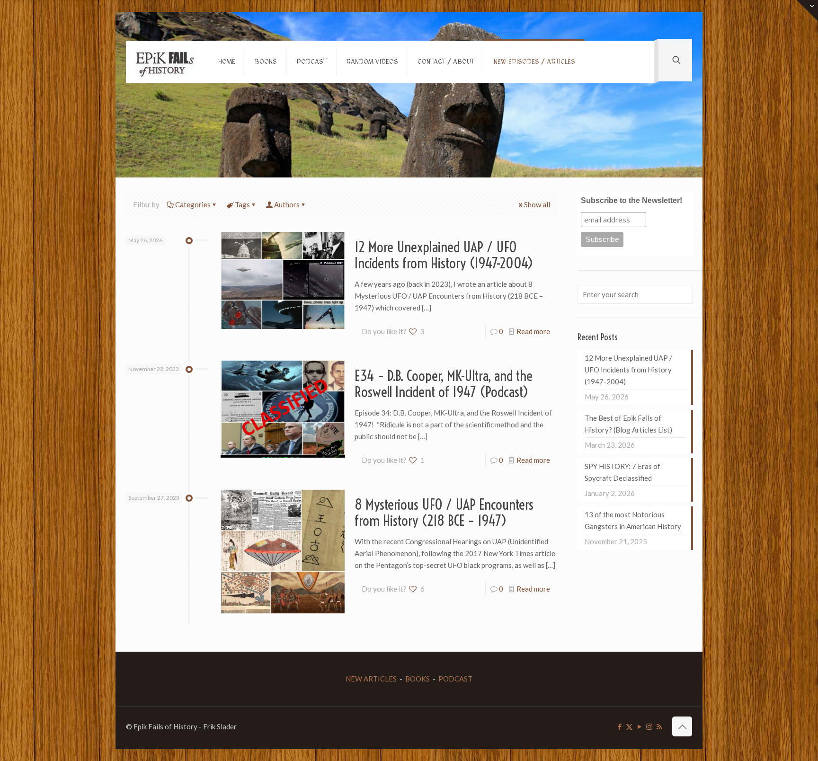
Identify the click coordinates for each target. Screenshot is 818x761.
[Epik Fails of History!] (165, 62)
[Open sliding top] (807, 10)
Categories (193, 204)
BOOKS (417, 678)
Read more (533, 331)
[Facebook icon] (619, 726)
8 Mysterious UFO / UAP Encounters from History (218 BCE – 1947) (444, 513)
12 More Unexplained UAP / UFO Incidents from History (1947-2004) (444, 255)
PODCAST (455, 678)
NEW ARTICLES (371, 678)
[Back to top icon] (682, 726)
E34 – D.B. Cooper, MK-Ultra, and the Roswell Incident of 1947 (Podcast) (444, 384)
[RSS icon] (659, 726)
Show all (537, 204)
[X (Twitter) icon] (629, 726)
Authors (287, 204)
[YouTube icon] (639, 726)
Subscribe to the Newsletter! (631, 200)
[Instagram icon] (649, 726)
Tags (242, 204)
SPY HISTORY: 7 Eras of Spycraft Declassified (622, 472)
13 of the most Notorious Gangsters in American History (633, 520)
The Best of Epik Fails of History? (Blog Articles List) (628, 424)
